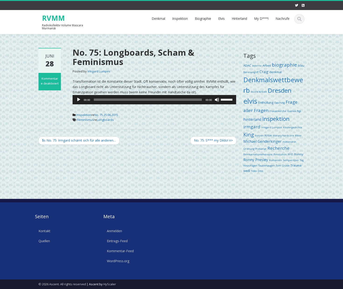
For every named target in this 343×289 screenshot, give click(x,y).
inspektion (276, 118)
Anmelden (114, 231)
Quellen (44, 240)
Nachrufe (283, 18)
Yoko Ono (257, 171)
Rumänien (275, 160)
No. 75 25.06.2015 (106, 115)
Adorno (257, 65)
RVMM (53, 18)
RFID (290, 154)
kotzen (259, 135)
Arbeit (266, 65)
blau (301, 65)
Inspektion (180, 18)
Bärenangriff (251, 72)
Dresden (279, 90)
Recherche (278, 148)
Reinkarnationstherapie (258, 154)
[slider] (227, 99)
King (248, 134)
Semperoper (291, 160)
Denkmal (158, 18)
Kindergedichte (292, 127)
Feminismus (85, 120)
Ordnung (248, 148)
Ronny (298, 154)
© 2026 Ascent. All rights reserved (62, 284)
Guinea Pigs (294, 111)
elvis (250, 101)
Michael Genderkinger (262, 141)
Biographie (203, 18)
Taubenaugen (266, 165)
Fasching (279, 102)
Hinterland (239, 18)
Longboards (105, 120)
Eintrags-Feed (117, 240)
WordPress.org (118, 260)
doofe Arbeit (259, 91)
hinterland (252, 119)
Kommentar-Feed (120, 250)
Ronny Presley (255, 159)
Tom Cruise (283, 165)
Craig (263, 71)
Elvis (221, 18)
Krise (268, 135)
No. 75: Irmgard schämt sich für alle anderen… (79, 140)
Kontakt (44, 231)
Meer (298, 135)
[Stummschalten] (217, 99)
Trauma (295, 165)
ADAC (247, 65)
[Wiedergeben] (78, 99)
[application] (154, 99)
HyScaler (109, 284)
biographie (284, 64)
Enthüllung (265, 102)
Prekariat (260, 148)
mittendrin (289, 141)
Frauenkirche (278, 111)
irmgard (251, 126)
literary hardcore (283, 135)
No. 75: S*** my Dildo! (213, 140)
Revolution (280, 154)
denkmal (275, 72)
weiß (246, 171)
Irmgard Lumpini (99, 71)
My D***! (261, 18)
